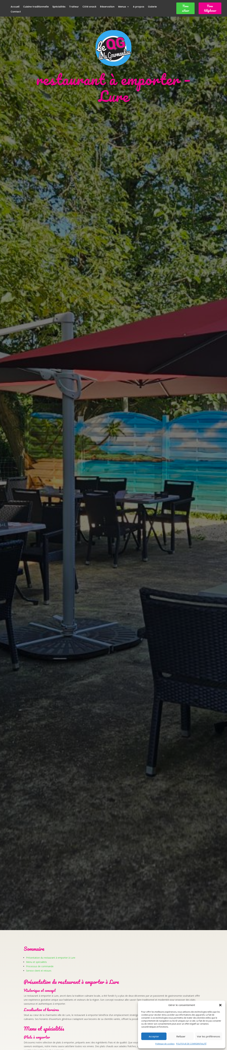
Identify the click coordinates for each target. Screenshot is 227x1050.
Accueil (15, 6)
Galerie (152, 6)
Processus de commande (40, 966)
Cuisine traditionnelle (36, 6)
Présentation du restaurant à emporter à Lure (50, 957)
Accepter (154, 1036)
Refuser (180, 1036)
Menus (122, 6)
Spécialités (58, 6)
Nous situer (185, 8)
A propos (138, 6)
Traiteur (74, 6)
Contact (16, 11)
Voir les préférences (208, 1036)
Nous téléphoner (210, 8)
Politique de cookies (164, 1043)
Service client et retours (38, 970)
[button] (220, 1005)
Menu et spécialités (36, 962)
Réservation (107, 6)
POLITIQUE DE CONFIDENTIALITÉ (191, 1043)
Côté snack (89, 6)
